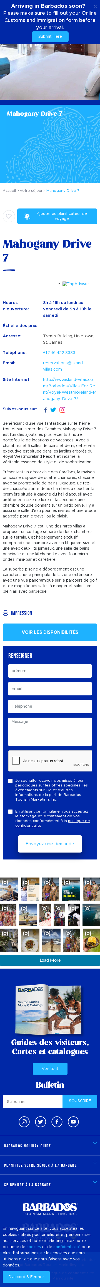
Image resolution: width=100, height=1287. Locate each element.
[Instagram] (62, 409)
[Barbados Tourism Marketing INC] (50, 1209)
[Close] (96, 5)
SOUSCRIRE (80, 1101)
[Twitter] (53, 409)
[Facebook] (45, 409)
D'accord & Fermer (26, 1277)
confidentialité (67, 1247)
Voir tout (50, 1069)
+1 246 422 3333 (59, 353)
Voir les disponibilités (50, 632)
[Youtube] (73, 1121)
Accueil (9, 191)
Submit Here (50, 37)
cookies (33, 1247)
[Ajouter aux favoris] (9, 216)
